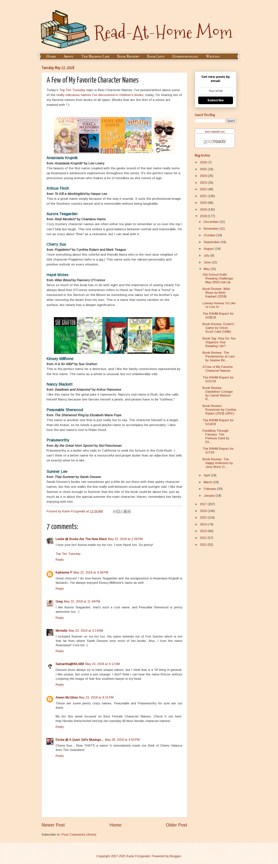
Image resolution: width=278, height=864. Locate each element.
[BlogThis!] (118, 511)
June (208, 262)
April (207, 475)
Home (51, 56)
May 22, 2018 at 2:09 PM (125, 539)
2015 (204, 517)
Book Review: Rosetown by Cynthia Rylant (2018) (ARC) (219, 409)
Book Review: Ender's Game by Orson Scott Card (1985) (218, 327)
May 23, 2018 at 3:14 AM (86, 630)
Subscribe (215, 100)
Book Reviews (128, 56)
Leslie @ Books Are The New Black (81, 539)
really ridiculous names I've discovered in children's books (99, 95)
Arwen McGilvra (67, 697)
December (212, 222)
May (207, 269)
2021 (204, 196)
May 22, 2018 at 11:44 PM (82, 601)
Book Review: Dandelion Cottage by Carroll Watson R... (218, 393)
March (208, 482)
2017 (204, 504)
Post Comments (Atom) (79, 834)
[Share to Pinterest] (129, 511)
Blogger (175, 856)
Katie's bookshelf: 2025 (215, 132)
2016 (204, 511)
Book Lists (155, 56)
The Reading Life (95, 56)
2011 (203, 544)
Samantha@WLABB (70, 664)
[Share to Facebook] (125, 511)
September (212, 242)
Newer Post (53, 825)
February (210, 489)
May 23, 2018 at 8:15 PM (96, 697)
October (210, 235)
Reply (60, 559)
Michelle (62, 630)
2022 (204, 189)
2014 (204, 524)
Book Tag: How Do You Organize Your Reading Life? (219, 342)
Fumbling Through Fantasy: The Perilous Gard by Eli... (216, 436)
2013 (204, 531)
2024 (204, 176)
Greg (59, 601)
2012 (204, 538)
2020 (204, 202)
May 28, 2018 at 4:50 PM (122, 739)
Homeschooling (185, 56)
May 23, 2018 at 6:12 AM (102, 664)
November (211, 228)
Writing (213, 56)
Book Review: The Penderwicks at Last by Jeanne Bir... (219, 356)
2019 (204, 209)
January (210, 495)
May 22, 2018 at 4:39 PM (91, 572)
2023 (204, 182)
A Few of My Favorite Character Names (218, 368)
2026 (204, 162)
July (207, 255)
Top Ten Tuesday (72, 90)
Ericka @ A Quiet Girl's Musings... (80, 739)
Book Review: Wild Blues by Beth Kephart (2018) (216, 292)
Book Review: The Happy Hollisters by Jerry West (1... (218, 463)
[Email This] (115, 511)
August (209, 249)
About (69, 56)
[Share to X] (122, 511)
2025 (204, 169)
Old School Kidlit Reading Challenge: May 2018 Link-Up (218, 278)
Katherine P (64, 572)
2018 (204, 216)
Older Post (176, 825)
